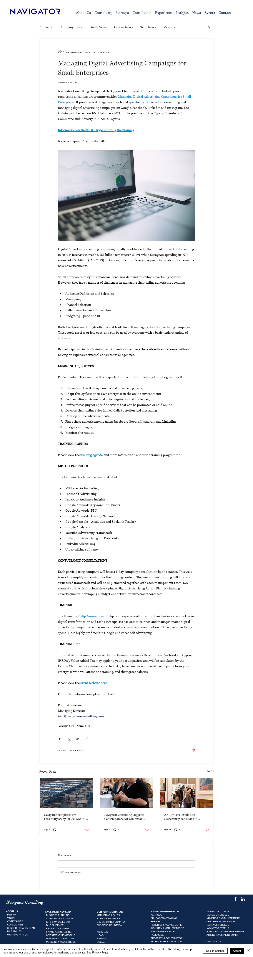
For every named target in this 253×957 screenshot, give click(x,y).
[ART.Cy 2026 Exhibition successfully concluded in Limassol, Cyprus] (186, 793)
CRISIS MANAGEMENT (58, 922)
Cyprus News (123, 27)
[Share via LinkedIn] (78, 739)
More (167, 27)
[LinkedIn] (242, 899)
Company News (71, 27)
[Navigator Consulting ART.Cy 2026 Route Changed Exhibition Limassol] (126, 793)
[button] (103, 13)
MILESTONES (13, 931)
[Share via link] (87, 739)
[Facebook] (235, 899)
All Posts (45, 27)
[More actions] (193, 52)
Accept (237, 951)
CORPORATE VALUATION (59, 918)
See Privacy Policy (97, 952)
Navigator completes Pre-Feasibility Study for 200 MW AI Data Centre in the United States (65, 817)
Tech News (148, 27)
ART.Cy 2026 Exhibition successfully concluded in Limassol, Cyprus (180, 817)
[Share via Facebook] (59, 739)
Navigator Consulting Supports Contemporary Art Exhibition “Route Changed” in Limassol (124, 817)
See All (210, 771)
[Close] (248, 950)
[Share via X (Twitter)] (69, 739)
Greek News (98, 27)
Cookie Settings (215, 951)
